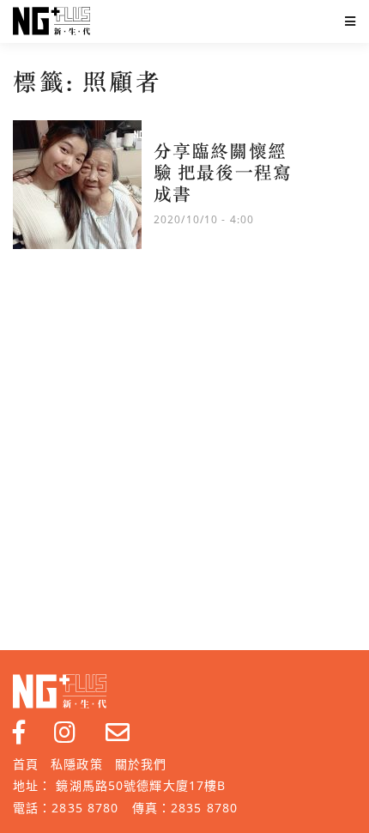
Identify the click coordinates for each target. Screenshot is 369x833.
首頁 (26, 764)
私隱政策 (76, 764)
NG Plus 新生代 (51, 21)
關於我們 (140, 764)
